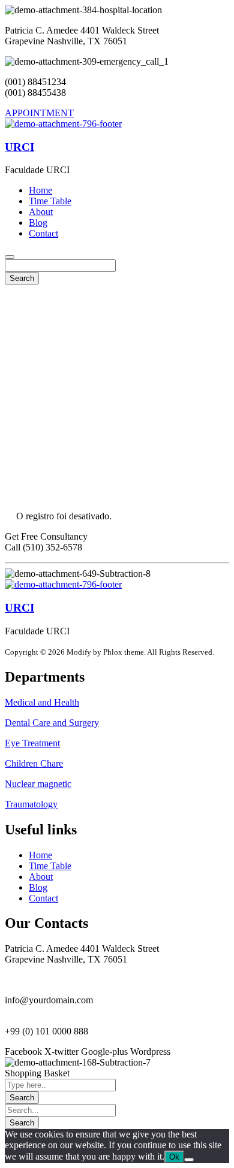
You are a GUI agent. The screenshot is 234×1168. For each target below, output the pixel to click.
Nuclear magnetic (38, 784)
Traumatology (31, 804)
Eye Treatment (32, 743)
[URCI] (63, 124)
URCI (19, 147)
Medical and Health (42, 702)
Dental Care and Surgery (52, 723)
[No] (189, 1159)
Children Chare (34, 763)
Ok (174, 1156)
